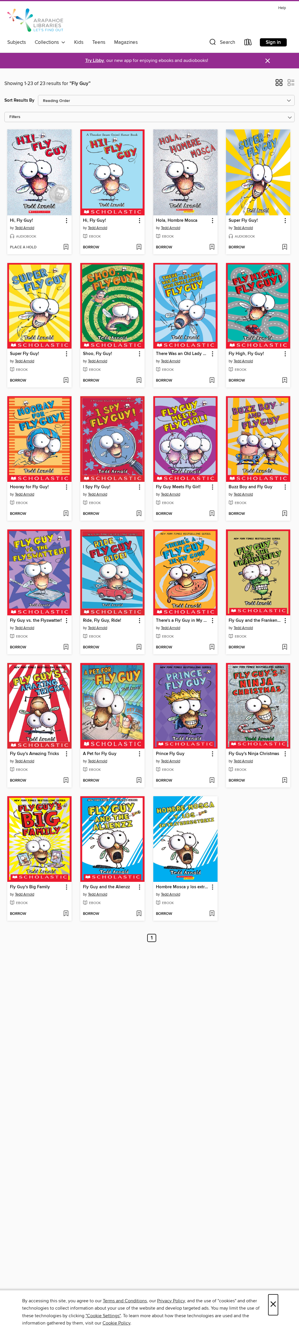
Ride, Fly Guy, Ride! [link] (102, 620)
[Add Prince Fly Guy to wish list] (211, 781)
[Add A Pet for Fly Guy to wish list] (138, 781)
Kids (79, 42)
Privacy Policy (171, 1301)
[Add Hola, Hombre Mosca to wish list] (211, 247)
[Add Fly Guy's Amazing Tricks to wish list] (65, 781)
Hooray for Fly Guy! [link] (29, 487)
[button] (221, 43)
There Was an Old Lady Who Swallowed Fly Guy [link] (182, 353)
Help (282, 8)
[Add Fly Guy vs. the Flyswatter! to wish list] (65, 647)
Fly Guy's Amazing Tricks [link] (34, 753)
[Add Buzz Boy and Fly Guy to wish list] (284, 514)
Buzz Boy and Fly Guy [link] (250, 487)
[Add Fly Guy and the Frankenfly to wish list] (284, 647)
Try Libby (94, 61)
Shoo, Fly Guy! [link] (97, 353)
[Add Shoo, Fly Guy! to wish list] (138, 381)
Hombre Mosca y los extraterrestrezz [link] (182, 887)
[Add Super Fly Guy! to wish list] (284, 247)
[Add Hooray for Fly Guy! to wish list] (65, 514)
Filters (14, 117)
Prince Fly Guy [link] (170, 753)
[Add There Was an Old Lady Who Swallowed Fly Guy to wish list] (211, 381)
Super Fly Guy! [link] (243, 220)
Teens (98, 42)
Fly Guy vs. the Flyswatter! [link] (36, 620)
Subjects (16, 42)
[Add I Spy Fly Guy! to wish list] (138, 514)
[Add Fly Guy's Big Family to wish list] (65, 914)
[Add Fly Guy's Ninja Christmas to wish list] (284, 781)
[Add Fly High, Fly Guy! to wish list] (284, 381)
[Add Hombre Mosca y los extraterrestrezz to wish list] (211, 914)
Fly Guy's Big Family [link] (30, 887)
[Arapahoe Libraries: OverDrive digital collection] (37, 20)
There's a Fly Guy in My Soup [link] (182, 620)
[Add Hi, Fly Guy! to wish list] (65, 247)
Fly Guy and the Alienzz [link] (106, 887)
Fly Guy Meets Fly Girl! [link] (178, 487)
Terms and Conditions (125, 1301)
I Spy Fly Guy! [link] (96, 487)
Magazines (126, 42)
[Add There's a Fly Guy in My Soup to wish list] (211, 647)
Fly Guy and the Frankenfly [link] (255, 620)
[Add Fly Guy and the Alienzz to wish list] (138, 914)
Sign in (273, 42)
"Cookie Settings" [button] (103, 1316)
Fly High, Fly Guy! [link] (246, 353)
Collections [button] (48, 42)
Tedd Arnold (24, 228)
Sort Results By (19, 100)
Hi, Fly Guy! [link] (21, 220)
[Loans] (248, 43)
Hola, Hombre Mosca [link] (176, 220)
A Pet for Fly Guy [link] (100, 753)
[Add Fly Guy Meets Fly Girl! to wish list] (211, 514)
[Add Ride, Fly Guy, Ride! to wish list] (138, 647)
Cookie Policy (116, 1323)
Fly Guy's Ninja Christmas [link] (254, 753)
